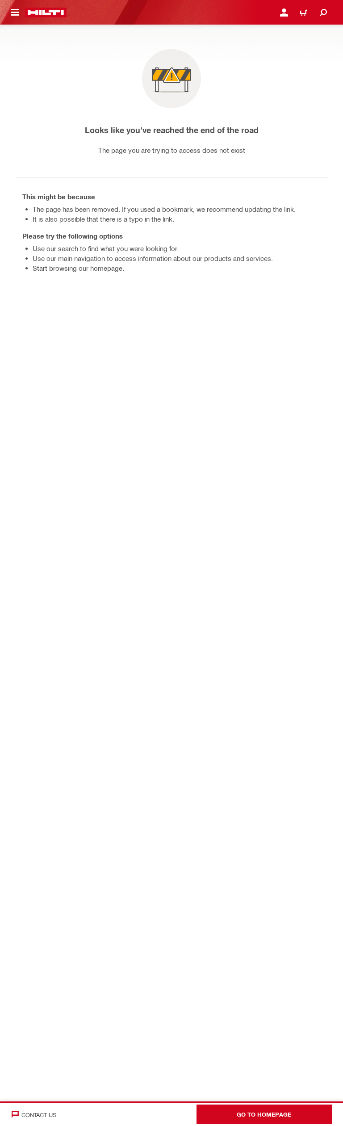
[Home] (46, 12)
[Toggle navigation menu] (15, 12)
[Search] (323, 12)
